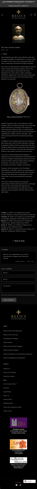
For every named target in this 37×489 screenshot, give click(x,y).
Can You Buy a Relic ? (10, 384)
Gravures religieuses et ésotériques (14, 358)
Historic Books (7, 342)
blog (4, 380)
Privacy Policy (7, 399)
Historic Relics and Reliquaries (12, 331)
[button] (2, 15)
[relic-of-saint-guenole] (18, 98)
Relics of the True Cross (10, 334)
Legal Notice (7, 391)
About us (6, 395)
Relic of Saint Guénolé (14, 117)
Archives (6, 388)
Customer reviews (8, 376)
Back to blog (19, 241)
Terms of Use (7, 411)
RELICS (20, 482)
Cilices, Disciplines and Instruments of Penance (17, 354)
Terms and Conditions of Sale (12, 407)
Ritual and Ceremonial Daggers (12, 346)
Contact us (6, 368)
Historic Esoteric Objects (10, 350)
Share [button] (5, 54)
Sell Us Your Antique (9, 372)
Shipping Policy (8, 403)
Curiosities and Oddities (10, 338)
